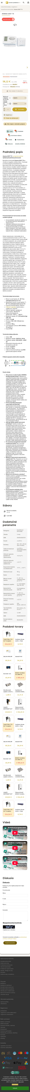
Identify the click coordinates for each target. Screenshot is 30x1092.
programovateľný (18, 156)
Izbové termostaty (6, 966)
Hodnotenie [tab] (20, 139)
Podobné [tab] (19, 131)
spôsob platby (4, 1001)
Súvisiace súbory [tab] (15, 135)
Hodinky (3, 1038)
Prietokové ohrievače (6, 965)
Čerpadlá (3, 981)
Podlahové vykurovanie (7, 968)
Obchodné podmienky (7, 999)
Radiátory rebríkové (6, 985)
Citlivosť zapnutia (11, 307)
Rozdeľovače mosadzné (7, 989)
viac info (21, 1081)
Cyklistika (3, 1036)
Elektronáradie (5, 1023)
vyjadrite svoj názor (6, 1045)
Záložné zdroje (5, 994)
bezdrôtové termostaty (20, 530)
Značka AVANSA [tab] (20, 144)
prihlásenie (4, 1010)
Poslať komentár (10, 943)
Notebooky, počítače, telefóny (9, 1032)
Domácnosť (4, 1029)
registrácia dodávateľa (7, 1014)
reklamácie (4, 1003)
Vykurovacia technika (7, 958)
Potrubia (3, 972)
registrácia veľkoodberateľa (8, 1012)
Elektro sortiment (5, 1021)
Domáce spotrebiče (6, 1031)
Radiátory (3, 983)
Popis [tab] (11, 131)
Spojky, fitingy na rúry (7, 970)
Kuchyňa (3, 1034)
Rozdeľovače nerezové (7, 987)
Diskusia (10, 144)
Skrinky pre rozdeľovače (7, 990)
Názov (4, 904)
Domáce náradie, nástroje (8, 1025)
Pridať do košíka (19, 109)
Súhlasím (15, 1088)
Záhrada (3, 1027)
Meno (4, 893)
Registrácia (4, 1008)
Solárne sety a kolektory (7, 974)
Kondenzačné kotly (6, 961)
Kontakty (3, 1043)
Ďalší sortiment (5, 1019)
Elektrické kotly (5, 963)
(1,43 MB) (9, 516)
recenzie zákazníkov (6, 1047)
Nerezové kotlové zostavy (8, 992)
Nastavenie (15, 1084)
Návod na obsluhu (11, 511)
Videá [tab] (9, 139)
